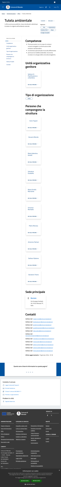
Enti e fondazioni (5, 434)
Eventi (47, 441)
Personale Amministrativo (7, 439)
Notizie (47, 426)
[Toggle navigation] (3, 7)
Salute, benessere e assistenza (36, 439)
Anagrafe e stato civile (21, 426)
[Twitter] (49, 7)
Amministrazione (11, 14)
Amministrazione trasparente (35, 452)
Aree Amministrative (6, 428)
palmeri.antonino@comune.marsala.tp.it (43, 345)
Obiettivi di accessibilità (37, 466)
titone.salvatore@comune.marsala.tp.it (43, 351)
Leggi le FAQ (19, 458)
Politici (2, 437)
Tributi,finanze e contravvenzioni (35, 434)
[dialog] (30, 478)
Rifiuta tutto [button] (36, 480)
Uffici (18, 14)
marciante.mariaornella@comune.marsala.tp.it (37, 336)
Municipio (33, 298)
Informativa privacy (36, 456)
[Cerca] (58, 7)
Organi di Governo (5, 426)
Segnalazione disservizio (22, 456)
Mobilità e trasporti (21, 439)
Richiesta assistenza (21, 461)
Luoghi (47, 439)
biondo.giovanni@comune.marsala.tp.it (43, 322)
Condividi (43, 21)
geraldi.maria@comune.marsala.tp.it (42, 325)
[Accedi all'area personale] (55, 2)
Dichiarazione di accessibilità (35, 462)
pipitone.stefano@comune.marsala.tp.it (43, 348)
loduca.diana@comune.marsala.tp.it (42, 331)
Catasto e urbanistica (21, 437)
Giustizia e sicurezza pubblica (36, 430)
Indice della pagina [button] (10, 38)
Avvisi (47, 431)
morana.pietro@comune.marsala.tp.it (42, 342)
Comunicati (48, 428)
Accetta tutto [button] (24, 480)
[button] (30, 484)
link (45, 477)
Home (3, 14)
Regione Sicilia (6, 2)
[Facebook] (45, 7)
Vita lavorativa (19, 431)
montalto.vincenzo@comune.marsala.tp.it (43, 339)
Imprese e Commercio (21, 434)
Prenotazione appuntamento (19, 452)
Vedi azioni (50, 21)
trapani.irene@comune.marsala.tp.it (42, 319)
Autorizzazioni (34, 443)
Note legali (33, 458)
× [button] (59, 470)
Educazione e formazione (37, 426)
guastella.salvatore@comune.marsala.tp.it (43, 328)
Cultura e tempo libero (21, 428)
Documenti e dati (5, 442)
